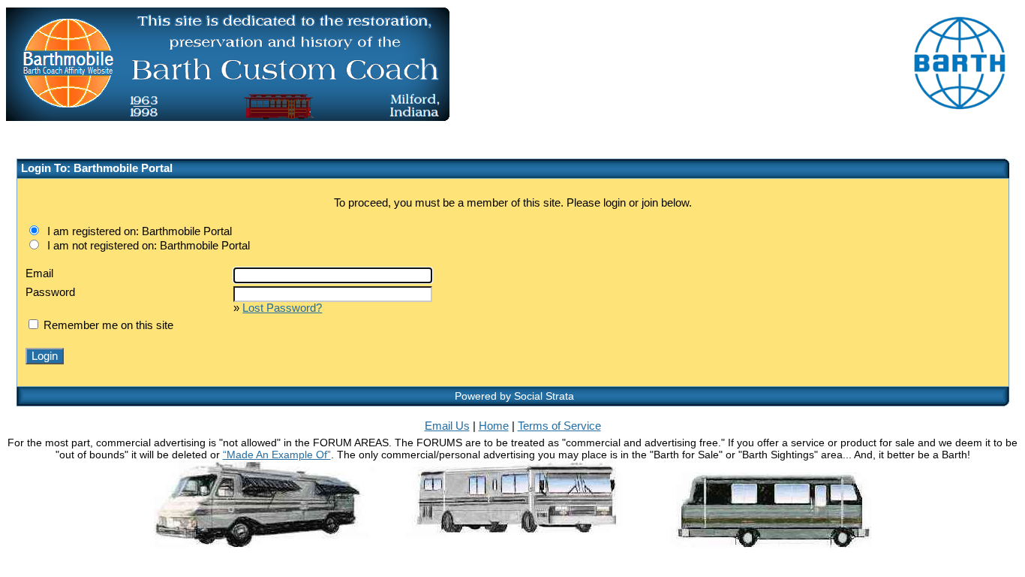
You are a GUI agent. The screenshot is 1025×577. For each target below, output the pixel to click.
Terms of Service (559, 426)
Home (494, 426)
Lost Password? (282, 308)
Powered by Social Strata (514, 396)
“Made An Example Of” (277, 455)
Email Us (447, 426)
